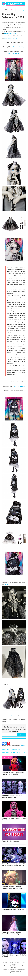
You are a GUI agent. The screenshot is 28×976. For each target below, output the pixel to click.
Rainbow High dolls (15, 752)
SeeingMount (11, 715)
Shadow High (5, 749)
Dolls (23, 752)
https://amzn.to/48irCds (10, 33)
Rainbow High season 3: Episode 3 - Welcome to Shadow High (12, 796)
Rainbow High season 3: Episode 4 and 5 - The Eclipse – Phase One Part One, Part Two (13, 864)
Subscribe (11, 9)
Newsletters (13, 966)
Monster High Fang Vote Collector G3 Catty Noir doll (14, 819)
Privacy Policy (14, 973)
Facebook (17, 9)
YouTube (13, 967)
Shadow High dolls (15, 749)
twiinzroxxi (6, 584)
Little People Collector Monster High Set (13, 909)
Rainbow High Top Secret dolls (10, 841)
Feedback (7, 966)
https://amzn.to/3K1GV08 (14, 393)
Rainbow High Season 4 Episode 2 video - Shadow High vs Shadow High (13, 773)
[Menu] (5, 9)
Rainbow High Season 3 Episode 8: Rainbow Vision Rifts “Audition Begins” (12, 887)
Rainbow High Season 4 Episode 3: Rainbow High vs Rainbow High (11, 933)
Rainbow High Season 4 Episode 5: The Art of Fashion (14, 956)
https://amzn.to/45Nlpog (10, 38)
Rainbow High (5, 752)
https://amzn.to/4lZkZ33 (14, 53)
